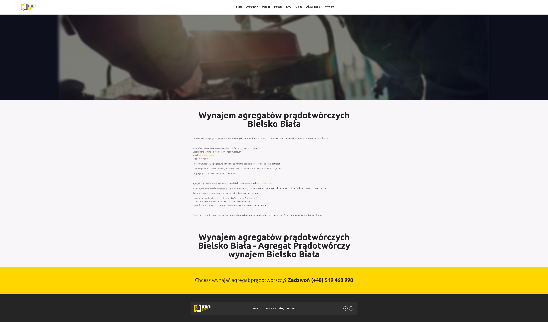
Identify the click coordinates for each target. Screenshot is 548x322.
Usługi (266, 6)
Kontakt (329, 6)
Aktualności (313, 6)
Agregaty (252, 6)
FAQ (288, 6)
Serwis (278, 6)
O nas (298, 6)
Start (239, 6)
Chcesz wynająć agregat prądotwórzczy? (274, 280)
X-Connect (273, 308)
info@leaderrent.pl (208, 155)
